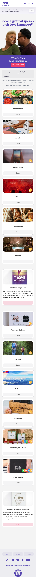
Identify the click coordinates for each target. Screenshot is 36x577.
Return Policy (26, 565)
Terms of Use (9, 565)
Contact (29, 554)
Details (18, 114)
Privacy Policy (18, 565)
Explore (18, 303)
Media (18, 554)
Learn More (16, 11)
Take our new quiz (18, 65)
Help (7, 554)
